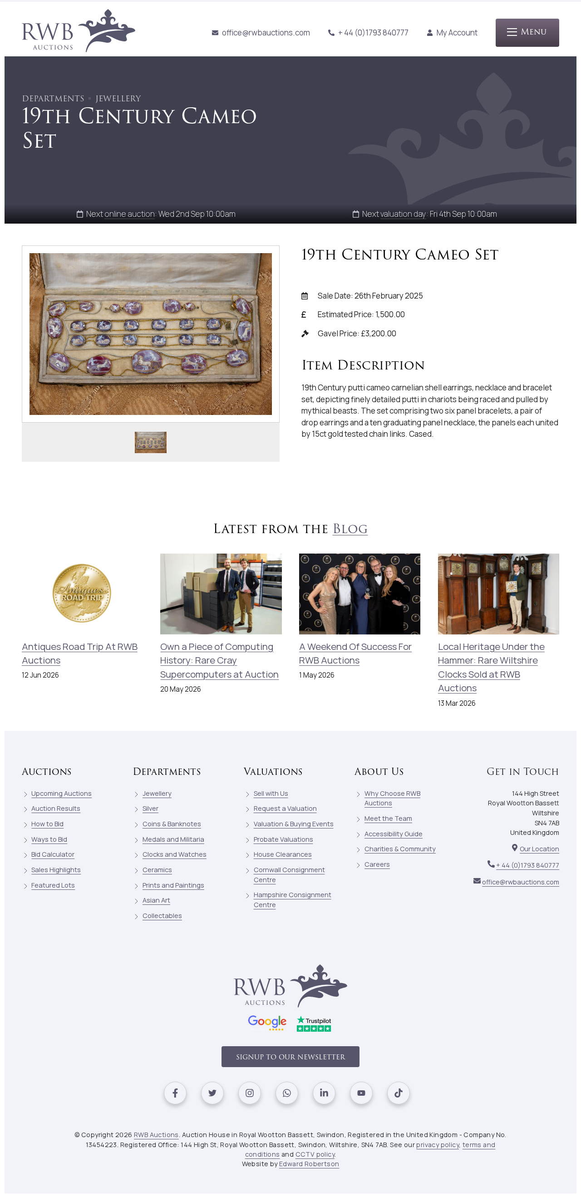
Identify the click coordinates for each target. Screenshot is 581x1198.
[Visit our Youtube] (361, 1093)
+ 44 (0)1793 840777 (373, 32)
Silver (150, 808)
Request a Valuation (285, 808)
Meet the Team (388, 818)
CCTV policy (315, 1154)
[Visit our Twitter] (212, 1093)
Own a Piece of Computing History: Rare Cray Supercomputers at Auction (219, 660)
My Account (457, 32)
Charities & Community (400, 848)
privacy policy (437, 1144)
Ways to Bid (49, 839)
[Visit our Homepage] (78, 32)
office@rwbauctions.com (266, 32)
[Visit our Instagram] (249, 1093)
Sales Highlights (56, 869)
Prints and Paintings (173, 885)
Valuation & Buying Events (294, 823)
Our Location (539, 848)
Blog (350, 529)
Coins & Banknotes (172, 823)
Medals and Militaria (173, 839)
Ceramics (157, 869)
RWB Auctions (156, 1134)
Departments (167, 772)
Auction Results (55, 808)
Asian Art (156, 900)
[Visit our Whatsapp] (287, 1093)
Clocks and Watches (175, 854)
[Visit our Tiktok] (398, 1093)
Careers (377, 864)
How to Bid (47, 823)
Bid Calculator (52, 854)
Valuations (273, 772)
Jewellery (157, 793)
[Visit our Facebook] (175, 1093)
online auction (129, 214)
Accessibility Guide (393, 833)
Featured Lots (53, 885)
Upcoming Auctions (61, 793)
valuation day (403, 214)
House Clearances (283, 854)
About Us (379, 772)
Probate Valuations (283, 839)
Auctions (47, 772)
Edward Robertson (309, 1163)
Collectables (162, 915)
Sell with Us (271, 793)
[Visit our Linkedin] (324, 1093)
